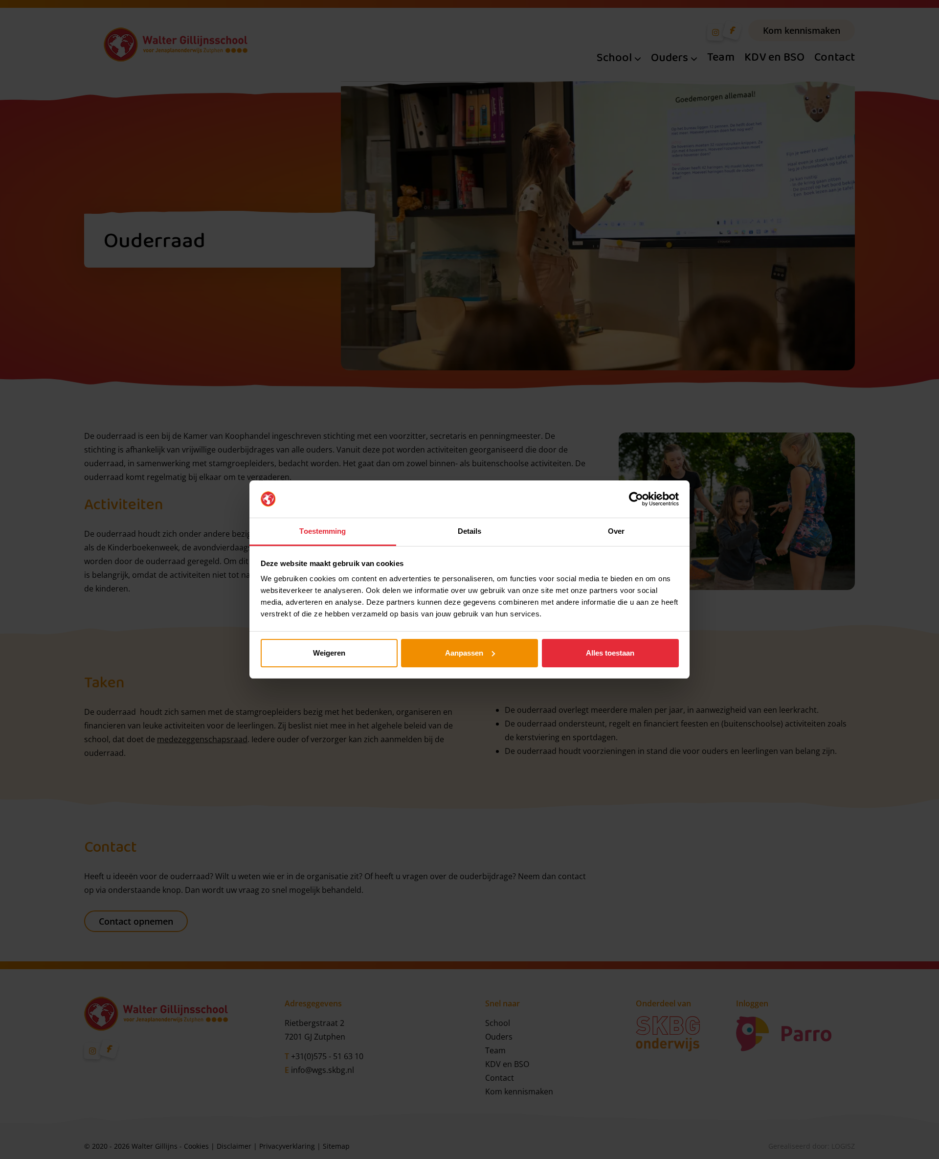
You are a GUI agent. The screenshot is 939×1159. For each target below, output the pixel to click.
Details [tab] (470, 531)
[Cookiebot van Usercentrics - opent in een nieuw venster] (636, 499)
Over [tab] (616, 531)
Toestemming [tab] (322, 531)
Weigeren (329, 653)
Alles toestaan (610, 653)
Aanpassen (464, 653)
